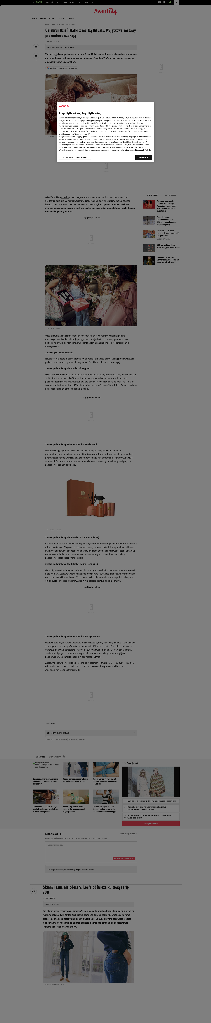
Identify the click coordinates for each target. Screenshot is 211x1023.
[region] (105, 132)
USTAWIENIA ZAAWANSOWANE (75, 157)
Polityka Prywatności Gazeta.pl (132, 150)
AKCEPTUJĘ (143, 157)
